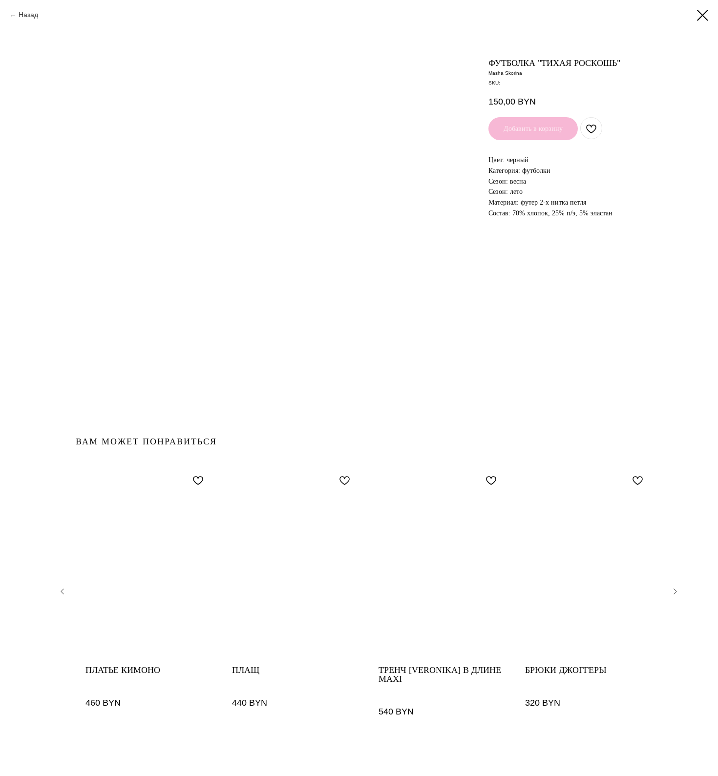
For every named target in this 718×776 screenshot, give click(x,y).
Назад (28, 15)
